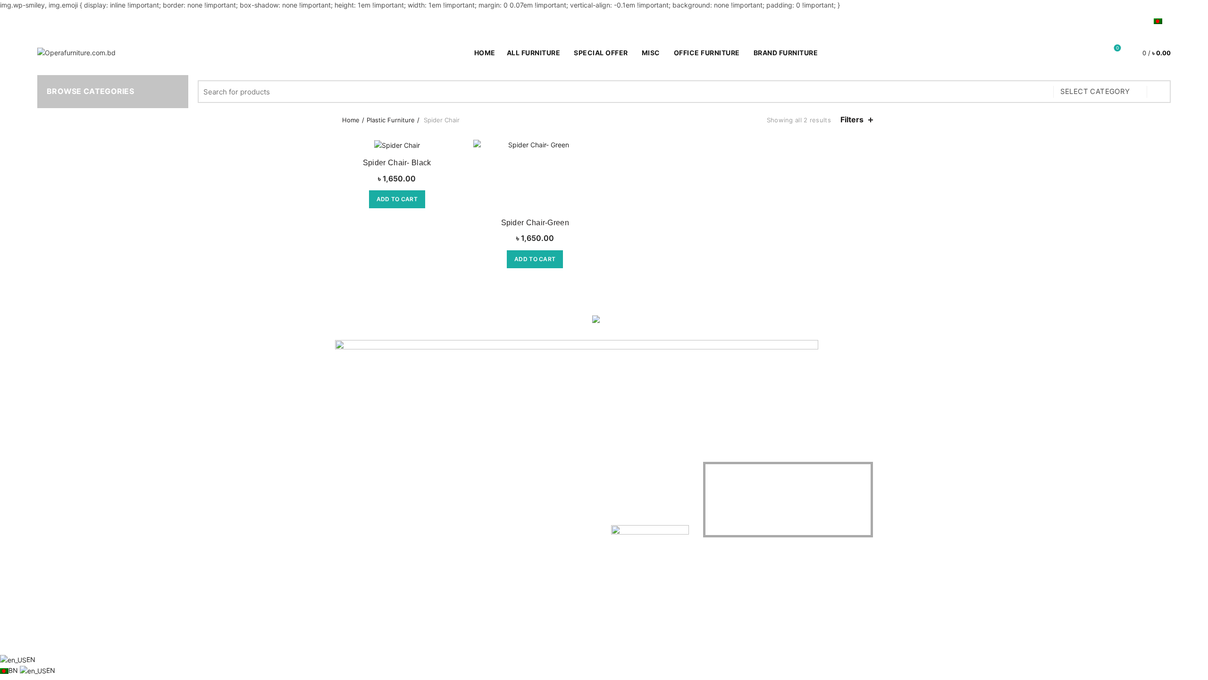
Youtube (440, 499)
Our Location (447, 527)
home (484, 53)
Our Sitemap (354, 527)
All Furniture (534, 53)
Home (351, 120)
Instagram (442, 513)
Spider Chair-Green (535, 223)
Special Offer (604, 49)
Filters (852, 119)
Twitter (437, 486)
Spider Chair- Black (397, 163)
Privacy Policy (356, 499)
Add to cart (397, 199)
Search (1159, 91)
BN (14, 670)
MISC (651, 53)
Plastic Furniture (391, 120)
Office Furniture (707, 53)
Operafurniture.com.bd (587, 639)
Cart (1137, 20)
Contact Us (352, 486)
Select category (1095, 91)
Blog (1112, 20)
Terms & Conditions (364, 513)
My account (1074, 20)
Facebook (442, 472)
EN (30, 659)
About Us (349, 472)
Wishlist (1117, 48)
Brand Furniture (786, 53)
